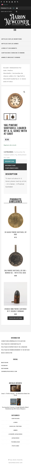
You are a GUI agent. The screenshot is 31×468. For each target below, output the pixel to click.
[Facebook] (2, 1)
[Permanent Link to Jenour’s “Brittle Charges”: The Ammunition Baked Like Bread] (15, 391)
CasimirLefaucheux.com (9, 371)
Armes (15, 430)
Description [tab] (9, 161)
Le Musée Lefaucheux (15, 434)
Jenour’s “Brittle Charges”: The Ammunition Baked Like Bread (15, 394)
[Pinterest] (7, 1)
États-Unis (15, 446)
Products (5, 8)
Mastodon (4, 362)
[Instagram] (5, 1)
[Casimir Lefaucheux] (13, 1)
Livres (15, 422)
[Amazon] (15, 1)
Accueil (5, 68)
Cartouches (15, 418)
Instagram (4, 368)
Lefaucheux (15, 438)
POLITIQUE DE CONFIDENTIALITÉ (11, 344)
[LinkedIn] (10, 1)
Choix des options (15, 318)
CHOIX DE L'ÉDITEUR (15, 426)
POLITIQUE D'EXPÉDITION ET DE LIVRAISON (14, 347)
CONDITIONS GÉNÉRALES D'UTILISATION (13, 341)
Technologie (15, 442)
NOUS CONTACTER (6, 353)
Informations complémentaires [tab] (11, 167)
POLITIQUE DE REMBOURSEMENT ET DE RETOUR (15, 350)
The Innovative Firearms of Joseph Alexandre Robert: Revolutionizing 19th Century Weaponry (15, 408)
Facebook (4, 365)
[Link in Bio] (18, 1)
